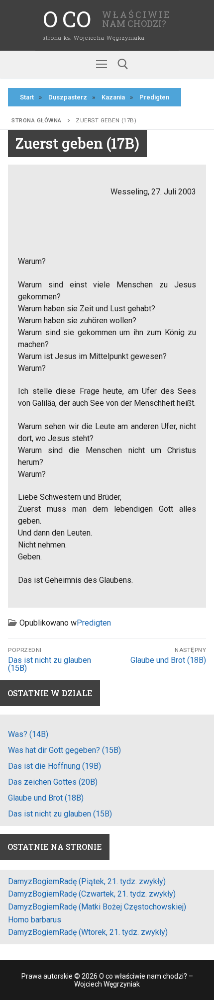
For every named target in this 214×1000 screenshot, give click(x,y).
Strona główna (36, 120)
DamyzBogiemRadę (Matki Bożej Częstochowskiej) (97, 906)
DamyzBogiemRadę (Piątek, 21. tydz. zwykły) (87, 881)
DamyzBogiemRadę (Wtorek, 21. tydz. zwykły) (88, 932)
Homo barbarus (34, 919)
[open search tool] (122, 64)
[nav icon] (101, 64)
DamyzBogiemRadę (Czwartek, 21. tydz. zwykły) (92, 894)
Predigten (94, 623)
